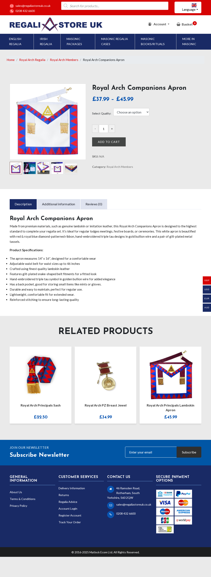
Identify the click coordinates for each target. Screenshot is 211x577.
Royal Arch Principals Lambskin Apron (105, 407)
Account (160, 24)
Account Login (68, 508)
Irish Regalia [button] (46, 41)
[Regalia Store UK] (56, 24)
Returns (64, 495)
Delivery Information (72, 488)
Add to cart (109, 142)
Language (189, 9)
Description (23, 204)
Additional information (58, 204)
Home (11, 60)
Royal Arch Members (64, 60)
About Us (16, 492)
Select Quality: (101, 113)
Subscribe (189, 452)
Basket (188, 24)
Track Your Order (70, 522)
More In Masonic (189, 41)
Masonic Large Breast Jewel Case (170, 405)
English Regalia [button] (15, 41)
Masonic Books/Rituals (153, 41)
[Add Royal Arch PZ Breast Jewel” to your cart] (36, 372)
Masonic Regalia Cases (114, 41)
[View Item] (166, 372)
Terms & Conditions (22, 499)
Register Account (70, 515)
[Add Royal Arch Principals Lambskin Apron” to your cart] (101, 372)
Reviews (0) (94, 204)
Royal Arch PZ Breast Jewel (41, 405)
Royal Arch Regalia (32, 60)
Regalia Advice (68, 501)
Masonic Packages (74, 41)
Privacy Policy (18, 505)
